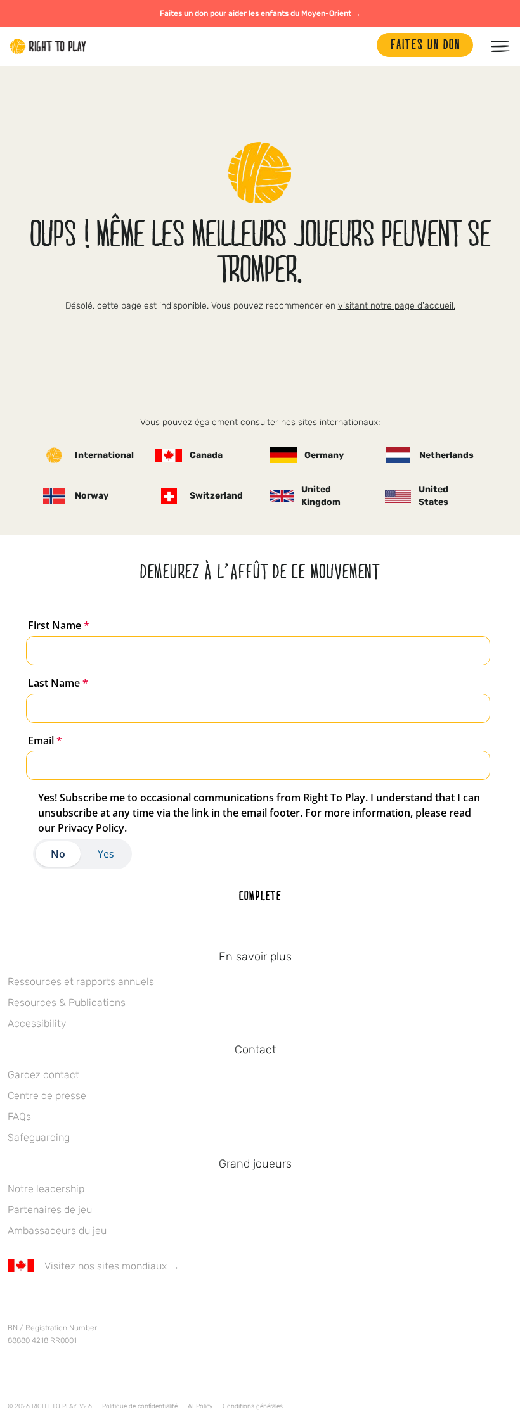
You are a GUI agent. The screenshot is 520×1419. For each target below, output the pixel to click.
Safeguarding (39, 1137)
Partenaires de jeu (50, 1210)
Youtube (121, 1303)
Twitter (41, 1303)
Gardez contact (43, 1075)
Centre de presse (47, 1096)
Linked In (94, 1303)
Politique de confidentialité (140, 1406)
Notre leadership (46, 1189)
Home (48, 46)
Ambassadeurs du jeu (57, 1231)
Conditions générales (253, 1406)
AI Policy (200, 1406)
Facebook (15, 1303)
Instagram (68, 1303)
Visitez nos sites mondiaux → (111, 1266)
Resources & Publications (67, 1002)
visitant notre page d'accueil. (396, 305)
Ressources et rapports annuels (81, 982)
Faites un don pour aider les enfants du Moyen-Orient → (260, 13)
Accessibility (37, 1023)
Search (361, 46)
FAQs (19, 1116)
